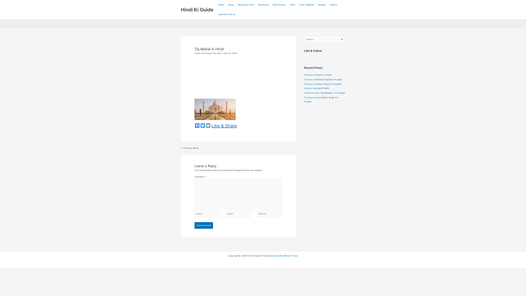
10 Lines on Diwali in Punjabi (318, 75)
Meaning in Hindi (246, 4)
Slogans (322, 4)
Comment (200, 176)
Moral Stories (279, 4)
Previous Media (190, 148)
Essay (231, 4)
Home (221, 4)
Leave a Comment (203, 53)
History (333, 4)
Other (292, 4)
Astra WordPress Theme (286, 255)
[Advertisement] (238, 78)
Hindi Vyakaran (306, 4)
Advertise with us (226, 14)
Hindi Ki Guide (197, 9)
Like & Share (224, 126)
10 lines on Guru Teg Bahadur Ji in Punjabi (324, 93)
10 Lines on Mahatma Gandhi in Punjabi (323, 79)
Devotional (263, 4)
